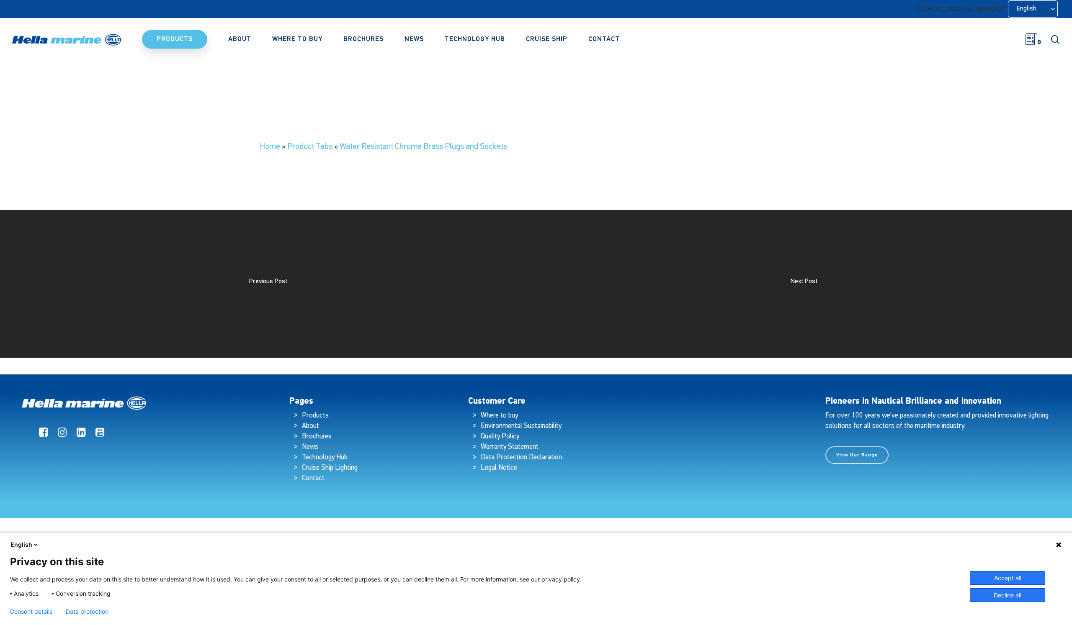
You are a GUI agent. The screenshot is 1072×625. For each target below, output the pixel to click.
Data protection (87, 611)
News (310, 447)
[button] (857, 455)
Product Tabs (309, 147)
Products (315, 415)
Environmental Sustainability (521, 426)
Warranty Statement (510, 447)
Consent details (31, 611)
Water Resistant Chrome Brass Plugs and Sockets (423, 147)
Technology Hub (325, 457)
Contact (313, 478)
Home (270, 147)
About (310, 426)
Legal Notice (499, 467)
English (21, 544)
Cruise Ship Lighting (330, 467)
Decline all (1007, 595)
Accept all (1007, 577)
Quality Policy (500, 436)
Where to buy (499, 415)
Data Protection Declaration (521, 457)
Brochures (317, 436)
